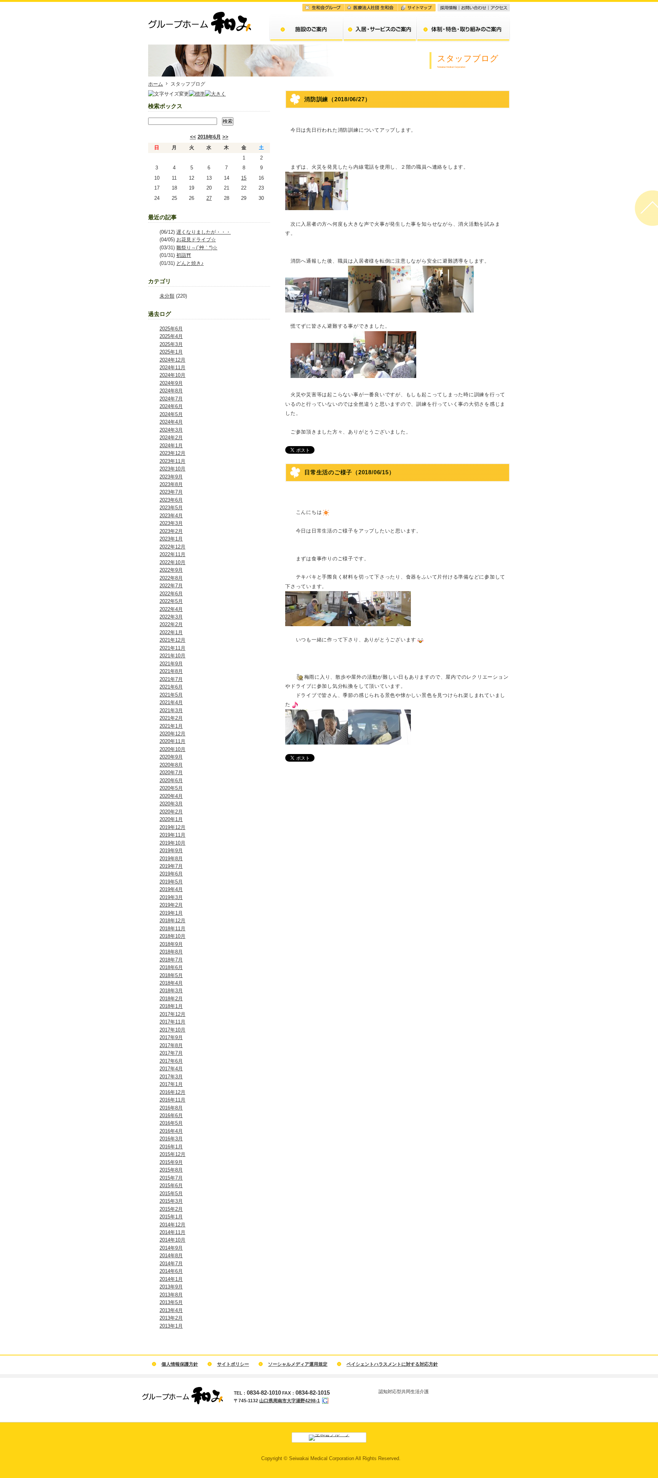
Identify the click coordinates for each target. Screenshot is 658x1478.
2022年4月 (171, 609)
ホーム (155, 84)
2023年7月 (171, 492)
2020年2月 (171, 812)
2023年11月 (172, 461)
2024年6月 (171, 406)
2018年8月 (171, 952)
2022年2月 (171, 624)
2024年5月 (171, 414)
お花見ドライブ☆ (196, 239)
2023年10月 (172, 469)
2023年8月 (171, 484)
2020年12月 (172, 734)
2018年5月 (171, 975)
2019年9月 (171, 850)
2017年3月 (171, 1076)
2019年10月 (172, 843)
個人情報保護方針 (179, 1364)
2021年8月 (171, 671)
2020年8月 (171, 765)
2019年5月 (171, 882)
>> (225, 137)
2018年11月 (172, 928)
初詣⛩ (183, 255)
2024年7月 (171, 399)
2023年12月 (172, 453)
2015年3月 (171, 1201)
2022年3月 (171, 617)
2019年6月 (171, 874)
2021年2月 (171, 718)
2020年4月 (171, 796)
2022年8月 (171, 578)
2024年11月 (172, 367)
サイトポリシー (233, 1364)
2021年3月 (171, 710)
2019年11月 (172, 835)
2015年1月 (171, 1217)
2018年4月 (171, 983)
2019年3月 (171, 897)
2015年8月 (171, 1170)
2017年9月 (171, 1037)
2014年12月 (172, 1225)
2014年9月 (171, 1248)
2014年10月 (172, 1240)
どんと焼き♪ (190, 263)
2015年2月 (171, 1209)
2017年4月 (171, 1068)
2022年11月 (172, 554)
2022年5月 (171, 601)
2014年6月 (171, 1271)
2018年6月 (209, 137)
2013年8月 (171, 1295)
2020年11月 (172, 741)
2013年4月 (171, 1310)
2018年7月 (171, 960)
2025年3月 (171, 344)
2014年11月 (172, 1232)
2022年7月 (171, 585)
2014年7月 (171, 1263)
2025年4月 (171, 336)
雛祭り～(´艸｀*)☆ (196, 247)
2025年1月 (171, 352)
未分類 (167, 296)
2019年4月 (171, 889)
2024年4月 (171, 422)
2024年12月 (172, 360)
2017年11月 (172, 1022)
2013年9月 (171, 1287)
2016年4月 (171, 1131)
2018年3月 (171, 990)
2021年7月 (171, 679)
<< (193, 137)
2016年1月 (171, 1147)
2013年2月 (171, 1318)
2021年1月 (171, 726)
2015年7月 (171, 1178)
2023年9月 (171, 477)
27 (209, 198)
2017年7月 (171, 1053)
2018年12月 (172, 920)
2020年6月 (171, 780)
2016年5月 (171, 1123)
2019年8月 (171, 858)
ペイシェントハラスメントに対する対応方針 (392, 1364)
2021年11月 (172, 648)
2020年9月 (171, 757)
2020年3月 (171, 804)
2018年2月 (171, 998)
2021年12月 (172, 640)
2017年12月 (172, 1014)
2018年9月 (171, 944)
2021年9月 (171, 663)
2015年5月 (171, 1193)
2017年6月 (171, 1061)
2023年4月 (171, 515)
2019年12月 (172, 827)
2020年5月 (171, 788)
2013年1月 (171, 1326)
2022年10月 (172, 562)
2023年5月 (171, 507)
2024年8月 (171, 391)
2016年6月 (171, 1115)
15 (243, 178)
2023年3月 (171, 523)
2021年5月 (171, 695)
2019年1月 (171, 913)
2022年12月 (172, 547)
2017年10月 (172, 1030)
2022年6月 (171, 593)
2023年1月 (171, 539)
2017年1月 (171, 1084)
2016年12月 (172, 1092)
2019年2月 (171, 905)
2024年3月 (171, 430)
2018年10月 (172, 936)
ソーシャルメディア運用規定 (297, 1364)
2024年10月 (172, 375)
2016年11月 (172, 1100)
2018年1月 (171, 1006)
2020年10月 (172, 749)
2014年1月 (171, 1279)
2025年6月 (171, 329)
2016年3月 (171, 1139)
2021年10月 (172, 655)
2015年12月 (172, 1154)
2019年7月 (171, 866)
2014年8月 (171, 1255)
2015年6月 (171, 1185)
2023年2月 (171, 531)
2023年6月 (171, 500)
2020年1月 (171, 819)
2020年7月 (171, 772)
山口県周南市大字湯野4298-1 (289, 1400)
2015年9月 (171, 1162)
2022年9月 (171, 570)
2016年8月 (171, 1108)
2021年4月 (171, 702)
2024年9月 (171, 383)
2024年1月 (171, 445)
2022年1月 (171, 632)
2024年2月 (171, 437)
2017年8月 (171, 1045)
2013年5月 (171, 1302)
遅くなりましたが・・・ (203, 232)
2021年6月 (171, 687)
